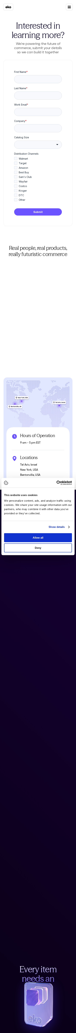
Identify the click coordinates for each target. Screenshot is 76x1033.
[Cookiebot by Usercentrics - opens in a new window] (56, 483)
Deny (38, 547)
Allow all (38, 537)
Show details (57, 526)
